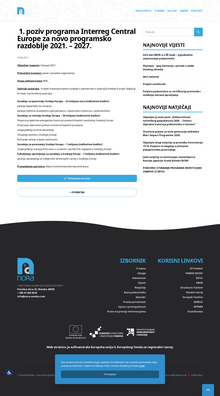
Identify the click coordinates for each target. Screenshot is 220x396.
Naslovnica (143, 10)
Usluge (172, 10)
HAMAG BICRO (194, 273)
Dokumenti (139, 278)
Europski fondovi (193, 297)
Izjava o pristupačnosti (132, 306)
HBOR (199, 282)
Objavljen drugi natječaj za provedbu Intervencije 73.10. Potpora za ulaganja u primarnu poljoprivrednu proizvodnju (173, 146)
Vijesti (142, 282)
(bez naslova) (151, 76)
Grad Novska (195, 311)
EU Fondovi (196, 268)
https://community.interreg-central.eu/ (67, 166)
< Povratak (77, 192)
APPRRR (198, 306)
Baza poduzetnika (135, 292)
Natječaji (140, 287)
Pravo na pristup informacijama (126, 311)
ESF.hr (199, 278)
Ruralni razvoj (194, 292)
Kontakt (197, 10)
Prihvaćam (110, 374)
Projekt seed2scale (154, 84)
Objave (184, 10)
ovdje (142, 365)
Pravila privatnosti (134, 302)
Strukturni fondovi (191, 287)
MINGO (198, 302)
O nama (159, 10)
